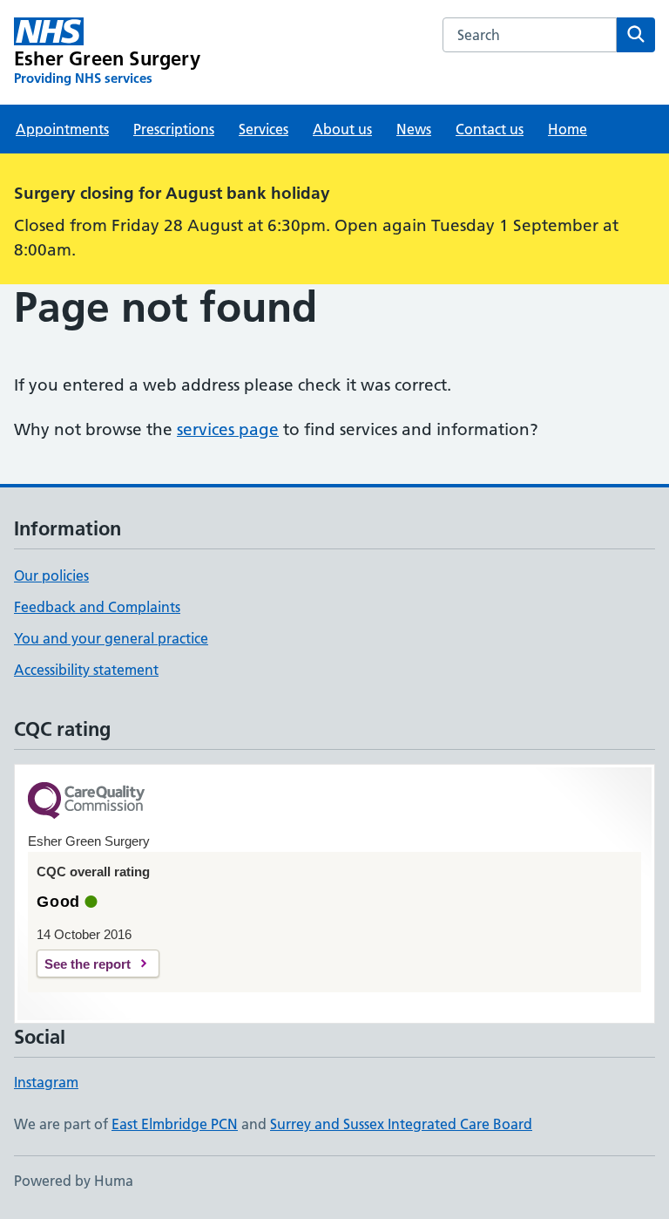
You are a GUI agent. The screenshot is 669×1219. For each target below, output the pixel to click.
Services (263, 129)
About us (342, 129)
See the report (87, 964)
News (413, 129)
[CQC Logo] (86, 801)
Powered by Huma (73, 1180)
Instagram (46, 1082)
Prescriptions (173, 129)
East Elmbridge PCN (175, 1124)
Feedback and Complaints (97, 607)
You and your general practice (111, 638)
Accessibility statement (86, 669)
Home (567, 129)
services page (228, 429)
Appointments (62, 129)
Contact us (490, 129)
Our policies (51, 575)
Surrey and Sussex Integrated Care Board (401, 1124)
